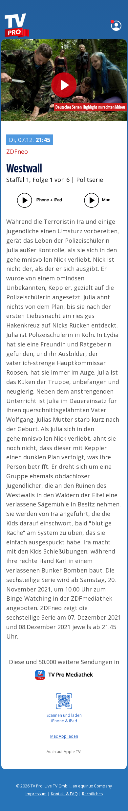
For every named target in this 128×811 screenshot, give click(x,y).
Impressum (36, 794)
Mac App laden (64, 736)
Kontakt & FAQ (64, 794)
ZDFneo (17, 151)
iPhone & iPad (64, 721)
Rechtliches (92, 794)
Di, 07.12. (29, 140)
